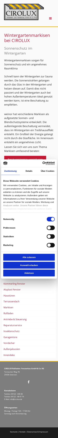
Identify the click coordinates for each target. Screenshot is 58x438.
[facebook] (28, 382)
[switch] (51, 228)
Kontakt (22, 432)
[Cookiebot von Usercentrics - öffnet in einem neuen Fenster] (42, 163)
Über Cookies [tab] (47, 171)
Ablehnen (29, 273)
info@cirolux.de (16, 399)
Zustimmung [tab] (10, 171)
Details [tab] (29, 171)
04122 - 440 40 (17, 394)
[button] (49, 18)
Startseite (14, 432)
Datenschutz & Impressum (37, 432)
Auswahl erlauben (29, 265)
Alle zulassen (29, 257)
